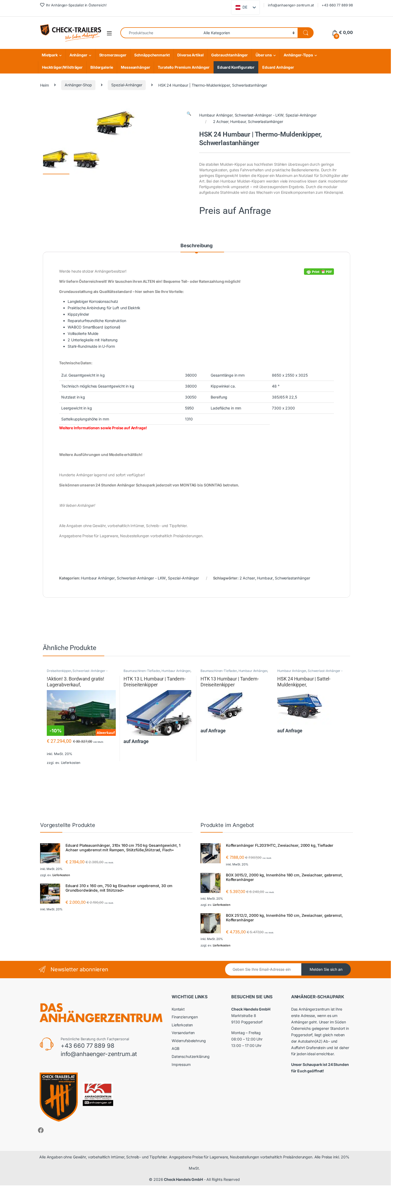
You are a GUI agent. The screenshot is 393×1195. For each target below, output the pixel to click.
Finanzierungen (185, 1017)
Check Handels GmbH (183, 1179)
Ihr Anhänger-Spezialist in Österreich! (76, 5)
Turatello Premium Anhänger (183, 67)
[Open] (109, 33)
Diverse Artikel (190, 55)
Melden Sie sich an (326, 969)
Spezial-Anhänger (126, 85)
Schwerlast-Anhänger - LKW (259, 115)
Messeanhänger (135, 67)
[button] (189, 113)
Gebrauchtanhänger (229, 55)
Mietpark (50, 55)
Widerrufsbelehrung (189, 1040)
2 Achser (220, 121)
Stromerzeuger (112, 55)
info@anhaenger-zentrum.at (291, 5)
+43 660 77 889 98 (337, 5)
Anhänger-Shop (78, 85)
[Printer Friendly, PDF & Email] (319, 271)
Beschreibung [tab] (196, 245)
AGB (175, 1048)
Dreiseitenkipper (59, 671)
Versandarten (183, 1032)
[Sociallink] (41, 1130)
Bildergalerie (101, 67)
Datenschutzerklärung (191, 1056)
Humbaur (238, 121)
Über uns (264, 55)
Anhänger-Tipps (298, 55)
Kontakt (178, 1009)
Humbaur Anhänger (216, 115)
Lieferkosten (70, 763)
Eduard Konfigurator (236, 67)
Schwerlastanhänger (265, 121)
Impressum (181, 1064)
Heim (44, 85)
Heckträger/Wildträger (62, 67)
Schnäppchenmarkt (152, 55)
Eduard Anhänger (278, 67)
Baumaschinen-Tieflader (142, 671)
